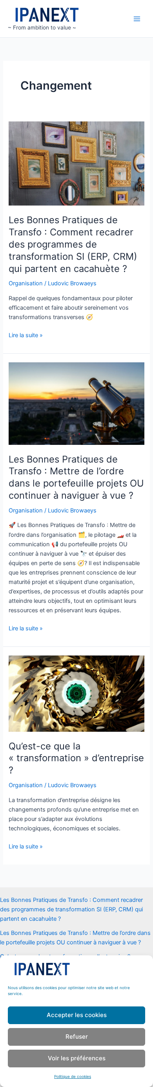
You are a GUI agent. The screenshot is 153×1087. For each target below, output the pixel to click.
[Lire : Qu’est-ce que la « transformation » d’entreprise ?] (76, 693)
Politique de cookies (72, 1076)
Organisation (26, 283)
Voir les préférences (77, 1058)
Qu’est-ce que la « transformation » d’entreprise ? (76, 758)
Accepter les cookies (77, 1015)
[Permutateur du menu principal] (137, 19)
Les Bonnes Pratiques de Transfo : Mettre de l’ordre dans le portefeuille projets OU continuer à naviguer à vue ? (76, 477)
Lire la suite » (26, 335)
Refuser (77, 1036)
